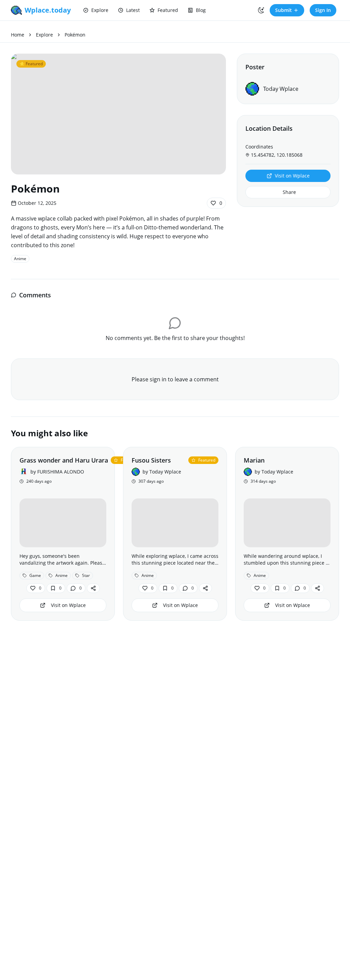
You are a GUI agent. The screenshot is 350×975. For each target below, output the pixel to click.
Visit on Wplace (292, 175)
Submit (283, 10)
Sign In (323, 10)
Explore (99, 10)
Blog (201, 10)
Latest (133, 10)
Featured (168, 10)
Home (17, 34)
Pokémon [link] (75, 34)
